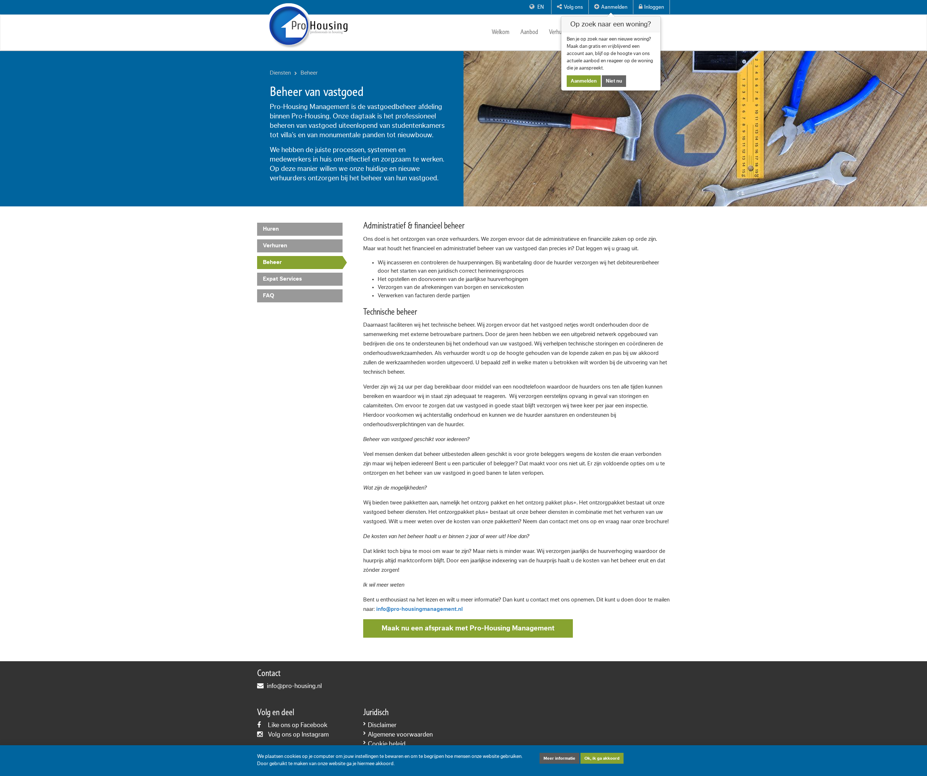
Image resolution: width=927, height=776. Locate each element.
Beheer (272, 262)
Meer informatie (559, 758)
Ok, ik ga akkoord (602, 758)
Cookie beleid (387, 744)
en (540, 7)
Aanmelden (584, 81)
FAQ (268, 295)
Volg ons (573, 7)
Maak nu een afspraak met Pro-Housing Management (468, 628)
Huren (271, 229)
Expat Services (282, 279)
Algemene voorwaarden (400, 734)
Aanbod (529, 32)
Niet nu (614, 81)
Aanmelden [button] (614, 7)
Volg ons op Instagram (298, 734)
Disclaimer (382, 725)
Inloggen (654, 7)
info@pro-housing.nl (294, 686)
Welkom (500, 32)
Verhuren (559, 32)
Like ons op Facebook (297, 725)
